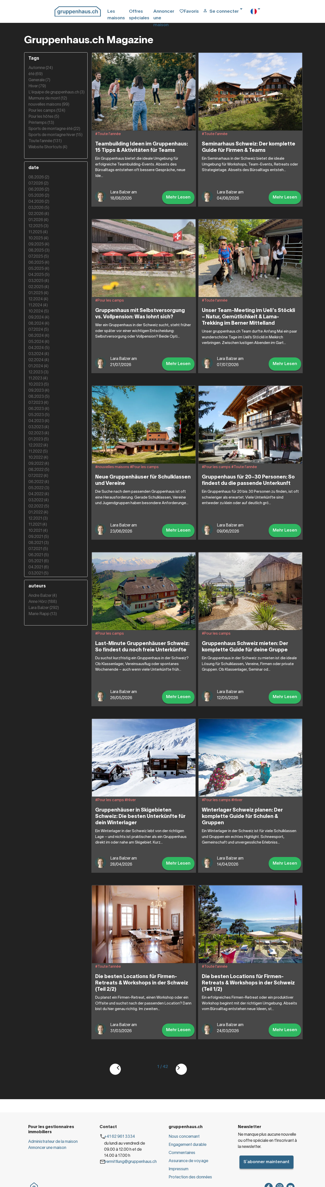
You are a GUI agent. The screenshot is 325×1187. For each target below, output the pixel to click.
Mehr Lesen (178, 197)
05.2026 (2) (38, 195)
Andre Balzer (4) (42, 596)
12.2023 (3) (38, 372)
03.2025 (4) (38, 281)
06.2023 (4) (38, 409)
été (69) (35, 74)
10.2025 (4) (38, 238)
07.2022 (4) (38, 476)
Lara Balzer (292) (43, 608)
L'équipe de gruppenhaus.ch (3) (56, 92)
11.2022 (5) (38, 451)
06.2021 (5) (38, 555)
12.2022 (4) (38, 445)
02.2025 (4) (38, 287)
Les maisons (116, 14)
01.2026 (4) (38, 220)
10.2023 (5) (38, 384)
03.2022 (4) (38, 500)
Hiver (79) (37, 86)
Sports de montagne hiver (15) (55, 135)
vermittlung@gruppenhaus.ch (130, 1162)
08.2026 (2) (38, 177)
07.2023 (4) (38, 403)
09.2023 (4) (38, 390)
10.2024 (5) (38, 311)
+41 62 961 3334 (119, 1137)
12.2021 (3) (38, 518)
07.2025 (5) (38, 256)
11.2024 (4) (38, 305)
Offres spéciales (139, 14)
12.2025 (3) (38, 226)
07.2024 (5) (38, 330)
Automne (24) (40, 68)
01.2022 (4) (38, 512)
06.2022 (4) (38, 482)
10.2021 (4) (38, 531)
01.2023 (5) (38, 439)
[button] (224, 18)
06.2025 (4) (38, 263)
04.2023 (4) (38, 421)
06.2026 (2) (38, 189)
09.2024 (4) (38, 317)
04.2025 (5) (39, 275)
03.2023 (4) (38, 427)
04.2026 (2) (38, 202)
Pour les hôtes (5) (43, 117)
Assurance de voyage (188, 1161)
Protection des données (190, 1177)
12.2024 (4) (38, 299)
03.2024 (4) (38, 354)
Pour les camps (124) (46, 110)
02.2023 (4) (38, 433)
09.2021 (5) (38, 537)
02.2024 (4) (38, 360)
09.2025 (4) (38, 244)
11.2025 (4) (38, 232)
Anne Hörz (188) (42, 602)
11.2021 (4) (37, 524)
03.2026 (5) (38, 208)
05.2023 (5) (39, 415)
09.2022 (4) (38, 464)
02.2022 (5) (38, 506)
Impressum (178, 1169)
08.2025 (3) (39, 250)
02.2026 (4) (38, 214)
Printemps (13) (41, 123)
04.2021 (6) (38, 567)
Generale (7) (39, 80)
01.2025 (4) (38, 293)
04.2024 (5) (39, 348)
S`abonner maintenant (266, 1162)
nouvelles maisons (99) (48, 104)
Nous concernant (184, 1137)
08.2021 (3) (38, 543)
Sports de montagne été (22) (54, 129)
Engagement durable (187, 1145)
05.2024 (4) (38, 342)
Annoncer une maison (163, 18)
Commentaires (182, 1153)
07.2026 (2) (38, 183)
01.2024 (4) (38, 366)
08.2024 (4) (38, 323)
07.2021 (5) (38, 549)
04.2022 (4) (38, 494)
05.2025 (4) (38, 269)
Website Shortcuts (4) (47, 147)
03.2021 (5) (38, 573)
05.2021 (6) (38, 561)
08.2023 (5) (39, 397)
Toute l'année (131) (45, 141)
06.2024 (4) (38, 336)
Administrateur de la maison (53, 1142)
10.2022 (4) (38, 457)
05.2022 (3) (38, 488)
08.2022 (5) (38, 470)
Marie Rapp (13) (42, 614)
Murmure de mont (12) (47, 98)
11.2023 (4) (38, 378)
